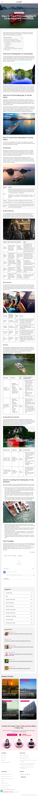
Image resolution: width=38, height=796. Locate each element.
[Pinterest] (29, 774)
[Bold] (7, 575)
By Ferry (7, 46)
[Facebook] (21, 774)
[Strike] (11, 575)
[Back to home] (19, 1)
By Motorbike (8, 42)
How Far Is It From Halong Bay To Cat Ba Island (12, 40)
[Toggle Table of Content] (21, 38)
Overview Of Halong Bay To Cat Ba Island (11, 39)
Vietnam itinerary (21, 547)
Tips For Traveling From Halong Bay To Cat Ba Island (13, 48)
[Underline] (10, 575)
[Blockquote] (16, 575)
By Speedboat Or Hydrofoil (10, 47)
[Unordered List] (14, 575)
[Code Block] (17, 575)
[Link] (18, 575)
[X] (25, 774)
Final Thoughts (7, 49)
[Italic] (9, 575)
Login (33, 568)
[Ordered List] (13, 575)
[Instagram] (23, 774)
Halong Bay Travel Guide (19, 12)
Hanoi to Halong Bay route (28, 85)
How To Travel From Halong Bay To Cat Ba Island (12, 41)
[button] (2, 1)
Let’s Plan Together (12, 734)
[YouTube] (27, 774)
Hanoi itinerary (25, 424)
